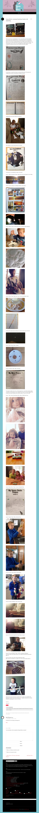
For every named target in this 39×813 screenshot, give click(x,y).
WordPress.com (26, 809)
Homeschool (11, 707)
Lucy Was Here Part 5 (10, 778)
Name (21, 741)
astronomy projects (16, 708)
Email (21, 743)
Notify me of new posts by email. (11, 752)
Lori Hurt (10, 21)
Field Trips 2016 (30, 755)
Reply (7, 722)
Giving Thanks (9, 780)
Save (7, 705)
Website (21, 745)
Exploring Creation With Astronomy (24, 708)
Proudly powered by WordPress (14, 809)
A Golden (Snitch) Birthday (10, 777)
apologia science (11, 708)
